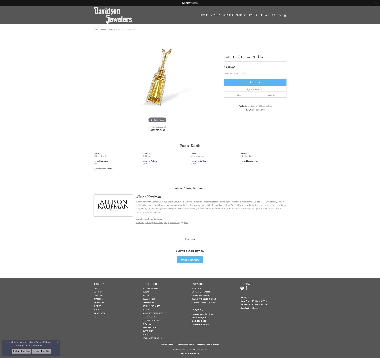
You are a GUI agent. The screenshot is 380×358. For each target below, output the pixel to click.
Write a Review (190, 259)
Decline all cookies (21, 351)
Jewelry (215, 15)
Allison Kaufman (197, 156)
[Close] (376, 3)
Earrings (149, 222)
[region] (157, 78)
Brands (204, 15)
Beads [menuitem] (96, 309)
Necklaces (112, 29)
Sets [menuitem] (96, 316)
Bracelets (158, 222)
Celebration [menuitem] (148, 298)
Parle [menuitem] (145, 334)
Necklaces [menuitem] (99, 302)
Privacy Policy (167, 344)
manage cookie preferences (29, 345)
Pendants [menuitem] (98, 295)
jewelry (103, 29)
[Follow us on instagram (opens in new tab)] (242, 288)
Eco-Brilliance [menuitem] (149, 316)
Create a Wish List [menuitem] (200, 295)
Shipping (239, 95)
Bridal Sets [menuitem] (99, 313)
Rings (166, 222)
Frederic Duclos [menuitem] (150, 320)
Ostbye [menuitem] (145, 291)
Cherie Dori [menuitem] (148, 302)
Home (96, 29)
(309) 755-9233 (157, 130)
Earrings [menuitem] (98, 291)
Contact (264, 15)
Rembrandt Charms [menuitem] (152, 338)
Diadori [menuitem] (146, 309)
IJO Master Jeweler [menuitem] (200, 291)
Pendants (140, 222)
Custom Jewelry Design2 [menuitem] (203, 302)
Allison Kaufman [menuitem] (150, 288)
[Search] (274, 15)
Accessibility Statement (208, 344)
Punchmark (194, 354)
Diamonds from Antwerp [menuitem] (154, 313)
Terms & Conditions (185, 344)
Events (253, 15)
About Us (241, 15)
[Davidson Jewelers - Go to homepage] (113, 15)
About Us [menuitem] (196, 288)
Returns (271, 95)
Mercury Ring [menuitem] (149, 327)
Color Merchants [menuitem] (151, 306)
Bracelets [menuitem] (98, 298)
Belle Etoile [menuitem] (148, 295)
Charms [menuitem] (97, 306)
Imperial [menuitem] (146, 323)
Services (228, 15)
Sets (186, 222)
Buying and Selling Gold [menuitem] (203, 298)
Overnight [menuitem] (147, 330)
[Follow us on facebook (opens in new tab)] (246, 288)
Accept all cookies (41, 351)
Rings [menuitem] (96, 288)
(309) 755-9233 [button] (191, 3)
